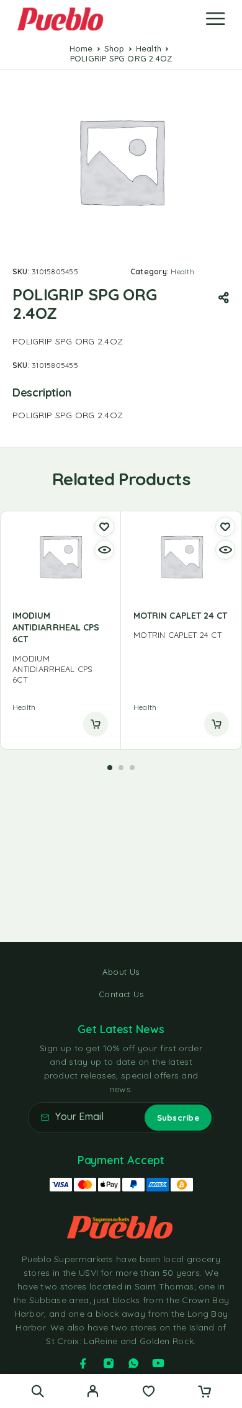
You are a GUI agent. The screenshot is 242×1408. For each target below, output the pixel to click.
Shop (114, 48)
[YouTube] (158, 1363)
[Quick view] (104, 550)
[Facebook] (83, 1363)
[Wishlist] (148, 1392)
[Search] (37, 1390)
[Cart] (204, 1392)
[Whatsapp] (133, 1363)
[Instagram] (108, 1363)
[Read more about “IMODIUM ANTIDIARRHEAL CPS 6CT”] (95, 724)
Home (81, 48)
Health (148, 48)
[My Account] (92, 1392)
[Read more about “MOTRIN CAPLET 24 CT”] (216, 724)
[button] (109, 767)
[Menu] (215, 18)
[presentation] (60, 669)
